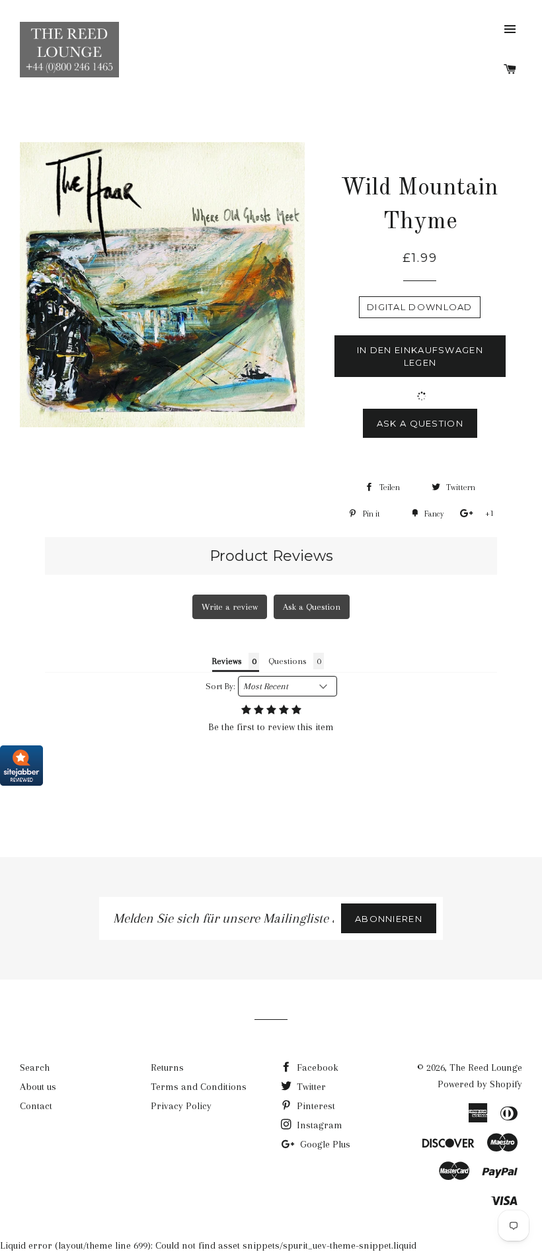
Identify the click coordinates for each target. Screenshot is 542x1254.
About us (38, 1087)
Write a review (230, 607)
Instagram (318, 1125)
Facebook (316, 1067)
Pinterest (314, 1106)
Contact (36, 1106)
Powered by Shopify (480, 1084)
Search (35, 1067)
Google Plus (323, 1144)
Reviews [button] (227, 661)
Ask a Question (420, 423)
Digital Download (420, 307)
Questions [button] (287, 661)
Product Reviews (271, 556)
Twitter (310, 1087)
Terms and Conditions (199, 1087)
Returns (167, 1067)
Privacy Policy (181, 1106)
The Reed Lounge (485, 1067)
